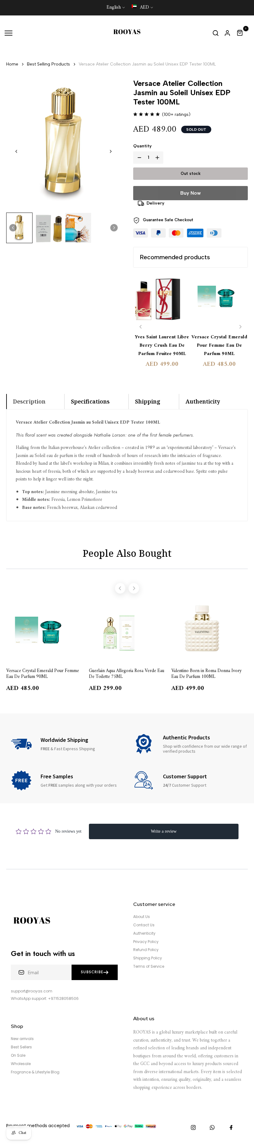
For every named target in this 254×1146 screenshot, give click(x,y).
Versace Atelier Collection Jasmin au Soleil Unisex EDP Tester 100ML (147, 64)
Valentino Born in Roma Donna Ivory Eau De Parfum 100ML (206, 673)
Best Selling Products (48, 64)
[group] (19, 228)
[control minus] (138, 157)
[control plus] (158, 157)
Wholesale (21, 1063)
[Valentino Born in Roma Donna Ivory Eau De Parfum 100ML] (209, 631)
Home (12, 64)
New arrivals (22, 1038)
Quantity (142, 146)
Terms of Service (148, 966)
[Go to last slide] (16, 151)
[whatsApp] (212, 1127)
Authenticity (144, 933)
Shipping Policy (147, 958)
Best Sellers (21, 1047)
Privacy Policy (146, 941)
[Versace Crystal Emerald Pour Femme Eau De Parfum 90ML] (219, 301)
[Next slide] (110, 151)
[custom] (193, 1127)
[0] (240, 33)
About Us (141, 916)
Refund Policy (146, 949)
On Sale (18, 1055)
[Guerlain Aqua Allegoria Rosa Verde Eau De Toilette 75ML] (127, 631)
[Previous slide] (140, 326)
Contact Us (144, 925)
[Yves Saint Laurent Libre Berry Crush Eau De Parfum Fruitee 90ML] (161, 301)
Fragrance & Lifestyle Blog (35, 1072)
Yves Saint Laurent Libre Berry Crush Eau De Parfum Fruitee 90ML (162, 345)
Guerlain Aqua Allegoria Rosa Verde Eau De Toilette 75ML (126, 673)
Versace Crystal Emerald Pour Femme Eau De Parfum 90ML (219, 345)
